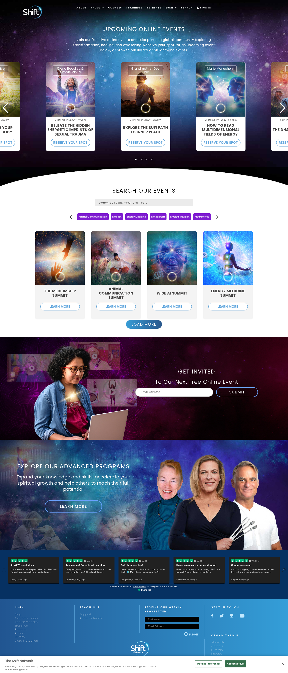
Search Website (26, 622)
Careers (217, 646)
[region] (144, 664)
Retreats (154, 7)
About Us (217, 642)
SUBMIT (237, 392)
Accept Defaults (235, 663)
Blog (18, 614)
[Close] (282, 664)
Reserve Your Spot (70, 142)
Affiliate (20, 633)
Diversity (217, 650)
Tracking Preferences (209, 663)
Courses (115, 7)
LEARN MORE (60, 306)
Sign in (204, 7)
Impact (216, 654)
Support (85, 614)
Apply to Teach (91, 618)
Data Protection (26, 641)
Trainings (134, 7)
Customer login (26, 618)
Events (171, 7)
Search (187, 7)
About (81, 7)
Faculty (97, 7)
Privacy (20, 637)
